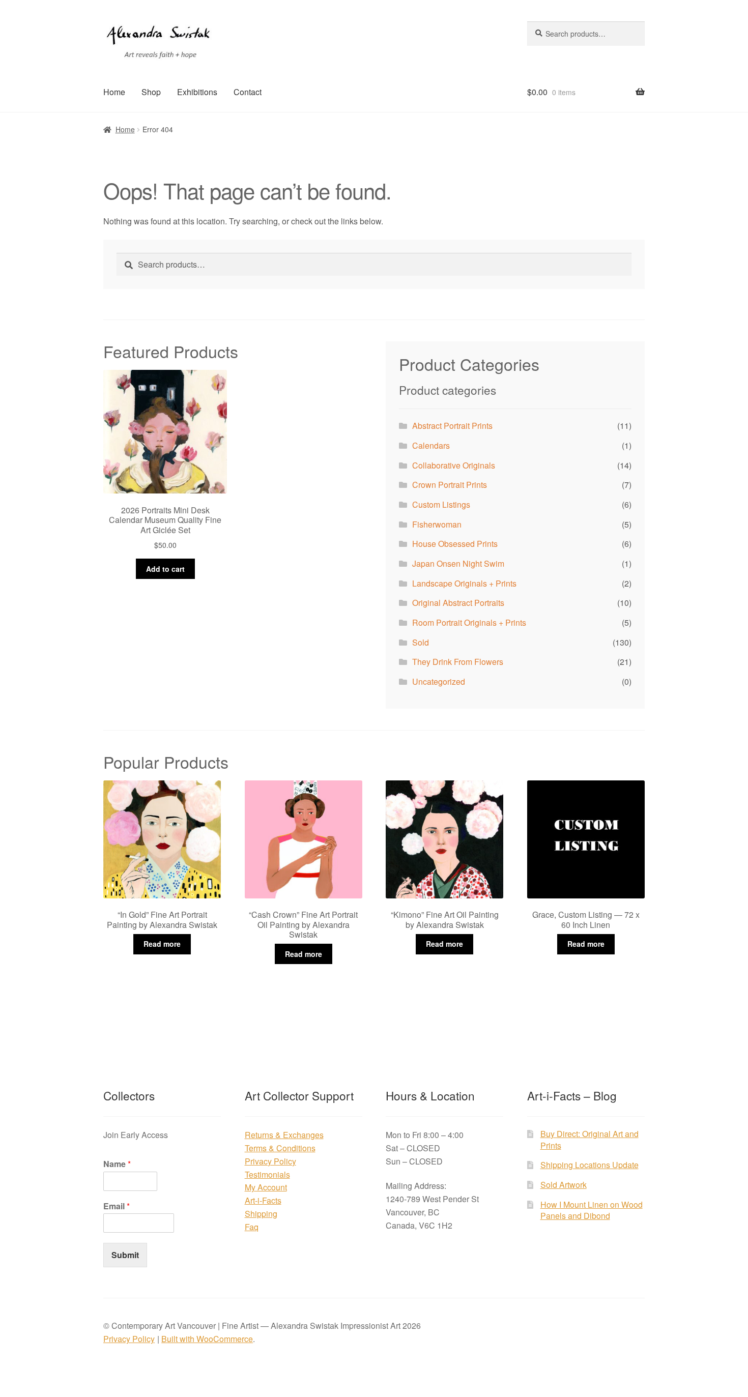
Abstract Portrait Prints (452, 425)
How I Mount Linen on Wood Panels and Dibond (591, 1210)
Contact (248, 92)
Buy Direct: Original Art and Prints (589, 1139)
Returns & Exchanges (284, 1135)
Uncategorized (438, 681)
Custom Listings (441, 504)
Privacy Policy (270, 1161)
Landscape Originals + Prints (464, 583)
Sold (420, 642)
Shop (151, 92)
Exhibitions (197, 92)
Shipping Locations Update (589, 1165)
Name (117, 1164)
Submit (125, 1255)
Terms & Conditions (280, 1148)
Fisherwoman (437, 524)
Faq (251, 1227)
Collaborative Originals (453, 465)
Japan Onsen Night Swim (458, 563)
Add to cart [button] (165, 569)
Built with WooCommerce (207, 1339)
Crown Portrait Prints (449, 484)
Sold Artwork (563, 1184)
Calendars (431, 445)
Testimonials (267, 1174)
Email (116, 1206)
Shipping (261, 1213)
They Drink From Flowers (457, 661)
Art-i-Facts (263, 1200)
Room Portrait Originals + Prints (469, 622)
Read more (162, 944)
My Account (266, 1187)
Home (114, 92)
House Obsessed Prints (455, 543)
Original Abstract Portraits (458, 602)
